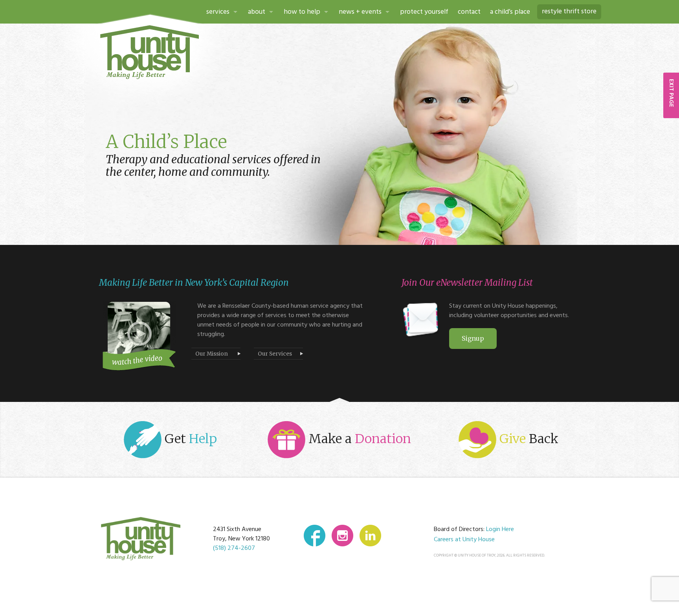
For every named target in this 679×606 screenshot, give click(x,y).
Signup (473, 338)
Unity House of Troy (150, 52)
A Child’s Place (510, 12)
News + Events (360, 12)
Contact (469, 12)
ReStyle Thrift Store (569, 11)
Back (528, 439)
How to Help (302, 12)
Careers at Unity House (464, 540)
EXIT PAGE (671, 93)
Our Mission (211, 353)
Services (217, 12)
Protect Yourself (424, 12)
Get (189, 439)
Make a (358, 439)
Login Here (500, 529)
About (256, 12)
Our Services (275, 353)
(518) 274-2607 (234, 548)
